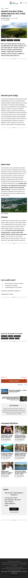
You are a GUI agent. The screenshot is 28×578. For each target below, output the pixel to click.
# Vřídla (17, 338)
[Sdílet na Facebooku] (24, 385)
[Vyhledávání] (23, 2)
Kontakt (5, 571)
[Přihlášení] (21, 2)
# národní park (5, 338)
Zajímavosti (17, 40)
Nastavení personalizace (14, 575)
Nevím (6, 505)
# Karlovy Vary (17, 336)
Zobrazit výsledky (14, 512)
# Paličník (12, 338)
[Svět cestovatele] (14, 2)
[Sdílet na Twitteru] (26, 385)
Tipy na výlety (10, 40)
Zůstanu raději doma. (10, 503)
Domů (2, 571)
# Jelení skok (4, 336)
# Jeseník (10, 336)
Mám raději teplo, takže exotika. (13, 499)
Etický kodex (24, 571)
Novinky (3, 40)
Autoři (9, 571)
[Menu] (25, 3)
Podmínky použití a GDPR (16, 571)
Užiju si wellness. (9, 501)
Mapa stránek (14, 573)
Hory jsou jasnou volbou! (11, 497)
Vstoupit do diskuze (14, 381)
